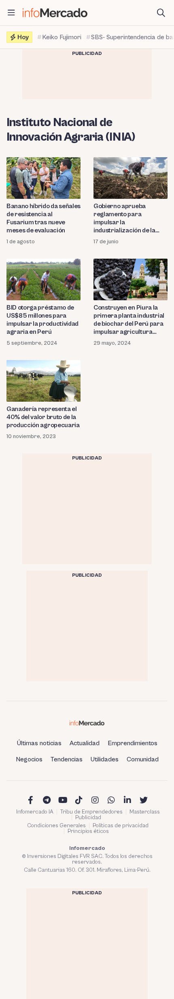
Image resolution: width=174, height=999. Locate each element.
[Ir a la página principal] (55, 12)
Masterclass (144, 812)
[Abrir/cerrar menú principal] (11, 13)
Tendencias (67, 759)
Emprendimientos (132, 743)
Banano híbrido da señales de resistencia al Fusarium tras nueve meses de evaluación (43, 218)
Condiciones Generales (56, 825)
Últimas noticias (39, 743)
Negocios (29, 759)
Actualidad (85, 743)
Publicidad (88, 817)
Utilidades (105, 759)
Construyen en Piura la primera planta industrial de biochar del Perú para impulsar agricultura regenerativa (128, 320)
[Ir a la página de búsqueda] (161, 13)
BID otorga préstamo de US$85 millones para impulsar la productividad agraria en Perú (42, 319)
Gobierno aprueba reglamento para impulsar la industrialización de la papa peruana (124, 218)
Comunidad (143, 759)
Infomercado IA (34, 812)
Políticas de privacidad (121, 825)
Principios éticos (88, 831)
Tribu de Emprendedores (91, 812)
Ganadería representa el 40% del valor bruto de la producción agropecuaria (43, 417)
